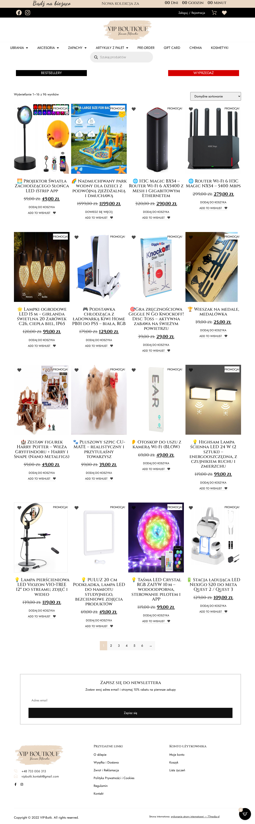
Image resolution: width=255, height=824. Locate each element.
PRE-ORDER (146, 48)
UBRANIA (17, 48)
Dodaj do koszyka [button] (42, 207)
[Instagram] (27, 13)
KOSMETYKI (219, 48)
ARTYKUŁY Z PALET (110, 48)
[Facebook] (19, 13)
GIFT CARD (172, 48)
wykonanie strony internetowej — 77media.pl (195, 816)
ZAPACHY (75, 48)
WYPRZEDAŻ (203, 72)
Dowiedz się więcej (99, 212)
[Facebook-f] (15, 784)
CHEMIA (195, 48)
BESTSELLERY (51, 72)
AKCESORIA (46, 48)
